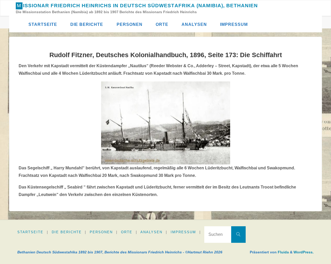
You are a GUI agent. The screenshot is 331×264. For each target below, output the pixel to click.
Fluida (283, 252)
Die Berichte (67, 232)
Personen (101, 232)
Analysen (151, 232)
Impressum (183, 232)
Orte (126, 232)
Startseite (30, 232)
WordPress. (304, 252)
